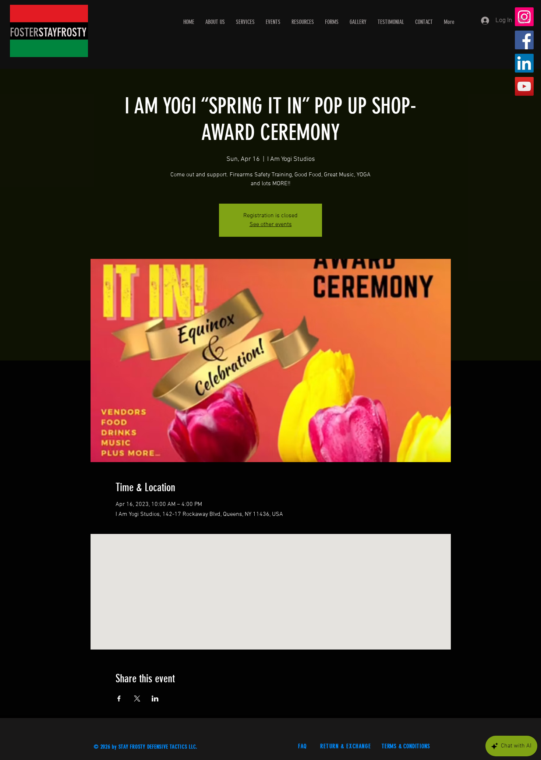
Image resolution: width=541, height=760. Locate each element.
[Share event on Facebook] (119, 698)
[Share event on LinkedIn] (155, 698)
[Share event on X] (137, 698)
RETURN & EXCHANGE (346, 746)
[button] (526, 19)
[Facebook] (524, 40)
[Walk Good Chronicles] (524, 86)
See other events (271, 224)
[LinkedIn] (524, 63)
